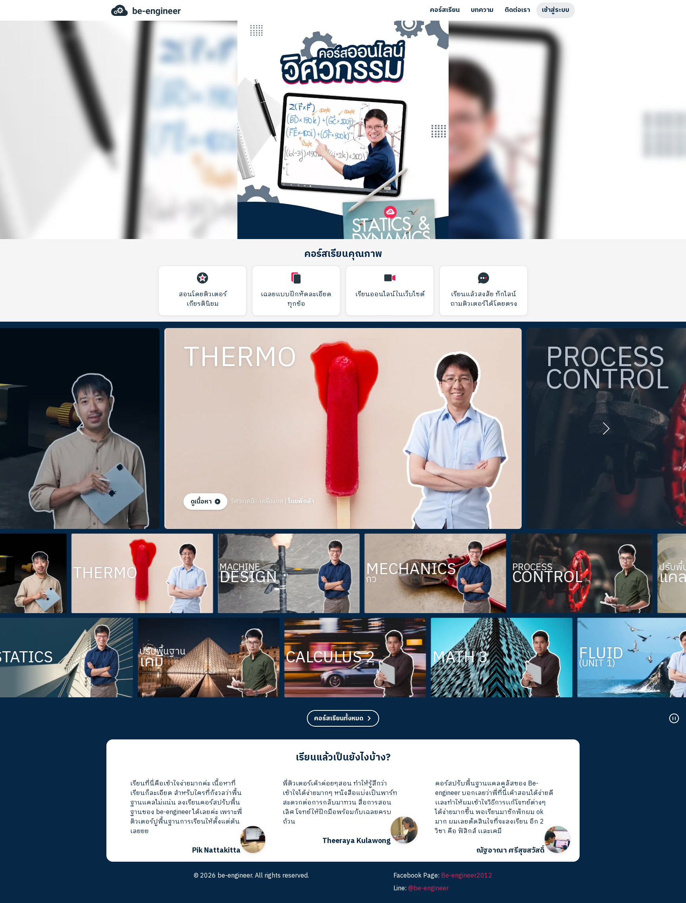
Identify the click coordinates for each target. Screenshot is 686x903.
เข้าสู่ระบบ (555, 10)
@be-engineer (428, 888)
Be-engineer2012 (466, 875)
